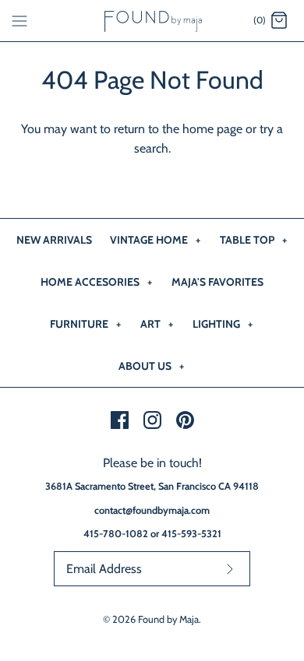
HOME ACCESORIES (96, 282)
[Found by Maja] (152, 20)
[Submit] (229, 568)
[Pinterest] (185, 420)
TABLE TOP (253, 240)
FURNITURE (85, 324)
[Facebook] (120, 420)
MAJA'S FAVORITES (217, 282)
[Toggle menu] (19, 20)
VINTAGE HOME (155, 240)
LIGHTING (223, 324)
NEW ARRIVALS (54, 240)
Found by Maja (168, 619)
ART (156, 324)
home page (212, 128)
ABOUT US (151, 366)
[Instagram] (152, 420)
